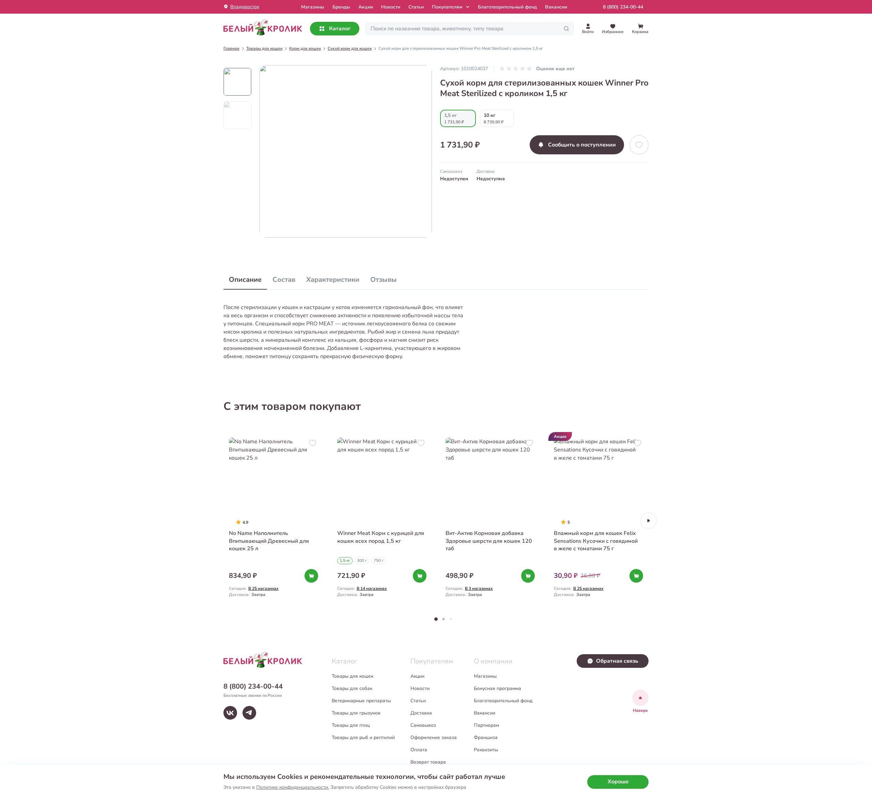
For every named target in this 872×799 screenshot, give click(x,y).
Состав (283, 279)
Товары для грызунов (356, 713)
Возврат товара (428, 762)
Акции (365, 7)
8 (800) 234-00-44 (623, 7)
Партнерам (486, 725)
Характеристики (332, 279)
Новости (390, 7)
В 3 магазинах (479, 588)
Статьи (416, 7)
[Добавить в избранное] (639, 144)
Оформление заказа (433, 737)
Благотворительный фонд (507, 7)
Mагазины (312, 7)
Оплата (418, 750)
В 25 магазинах (263, 588)
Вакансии (556, 7)
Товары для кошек (352, 676)
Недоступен (454, 178)
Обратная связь (617, 661)
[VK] (230, 713)
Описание (245, 279)
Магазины (485, 676)
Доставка (421, 713)
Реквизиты (486, 750)
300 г (362, 560)
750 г (379, 560)
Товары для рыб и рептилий (363, 737)
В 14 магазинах (372, 588)
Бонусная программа (497, 688)
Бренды (341, 7)
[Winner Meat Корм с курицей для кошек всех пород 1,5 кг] (382, 520)
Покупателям (447, 7)
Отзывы (383, 279)
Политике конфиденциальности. (292, 787)
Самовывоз (423, 725)
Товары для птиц (351, 725)
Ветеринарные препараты (361, 700)
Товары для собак (352, 688)
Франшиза (486, 737)
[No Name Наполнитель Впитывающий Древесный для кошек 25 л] (273, 520)
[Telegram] (249, 713)
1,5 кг (345, 560)
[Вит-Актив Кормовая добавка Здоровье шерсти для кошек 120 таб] (490, 520)
